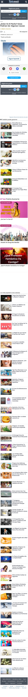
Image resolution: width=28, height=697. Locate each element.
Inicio (1, 21)
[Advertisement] (14, 106)
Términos (19, 17)
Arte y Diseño (20, 681)
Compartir (24, 31)
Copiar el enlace (15, 72)
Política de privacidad (14, 688)
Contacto (5, 686)
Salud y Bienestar (7, 679)
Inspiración (12, 683)
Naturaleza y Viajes (16, 679)
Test (4, 199)
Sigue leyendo (14, 59)
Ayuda (11, 686)
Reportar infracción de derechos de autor (19, 117)
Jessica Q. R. (10, 34)
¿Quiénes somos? (19, 686)
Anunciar (24, 688)
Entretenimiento (11, 681)
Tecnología (19, 683)
